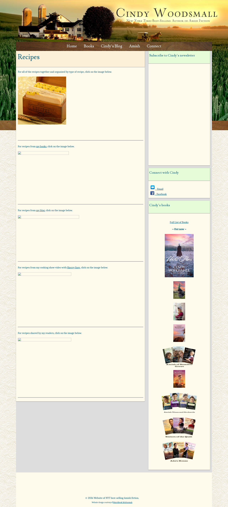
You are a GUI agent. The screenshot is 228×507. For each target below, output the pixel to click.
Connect (154, 46)
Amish (134, 46)
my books (41, 146)
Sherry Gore (73, 267)
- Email (159, 189)
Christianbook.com (127, 486)
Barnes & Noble (67, 486)
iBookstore (157, 486)
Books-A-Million (97, 486)
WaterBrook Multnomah (122, 502)
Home (72, 46)
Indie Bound (187, 486)
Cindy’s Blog (111, 46)
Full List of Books (179, 222)
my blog (40, 210)
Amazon (37, 486)
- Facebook (161, 194)
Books (89, 46)
